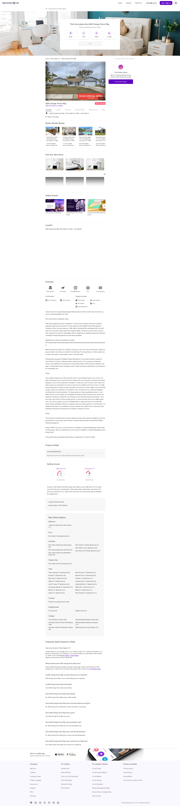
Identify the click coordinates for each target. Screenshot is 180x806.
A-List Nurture (97, 780)
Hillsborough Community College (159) (86, 627)
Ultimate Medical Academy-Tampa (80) (86, 619)
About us (33, 768)
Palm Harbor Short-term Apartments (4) (60, 563)
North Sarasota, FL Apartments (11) (86, 593)
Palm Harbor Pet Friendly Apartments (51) (87, 551)
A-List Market (96, 776)
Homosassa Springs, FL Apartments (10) (60, 587)
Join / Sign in (166, 3)
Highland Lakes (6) (81, 611)
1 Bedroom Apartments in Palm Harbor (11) (60, 526)
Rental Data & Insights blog (101, 792)
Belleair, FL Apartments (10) (83, 590)
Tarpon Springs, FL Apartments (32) (59, 572)
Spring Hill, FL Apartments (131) (84, 587)
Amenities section (95, 669)
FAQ (31, 792)
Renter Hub (65, 768)
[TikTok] (58, 802)
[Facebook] (40, 802)
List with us (150, 3)
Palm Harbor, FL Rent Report (70, 655)
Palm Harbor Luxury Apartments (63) (86, 548)
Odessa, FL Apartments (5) (56, 593)
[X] (45, 802)
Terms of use (127, 772)
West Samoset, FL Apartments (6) (85, 572)
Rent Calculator (66, 780)
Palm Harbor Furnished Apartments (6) (87, 545)
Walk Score (60, 469)
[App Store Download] (59, 754)
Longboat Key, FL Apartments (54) (85, 581)
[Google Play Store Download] (71, 754)
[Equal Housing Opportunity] (31, 802)
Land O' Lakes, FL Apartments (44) (58, 584)
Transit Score (88, 469)
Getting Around (93, 110)
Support (32, 788)
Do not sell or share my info (132, 780)
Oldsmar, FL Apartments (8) (56, 581)
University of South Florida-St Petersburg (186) (60, 623)
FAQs (103, 110)
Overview (48, 110)
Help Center (96, 796)
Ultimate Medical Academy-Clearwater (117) (86, 623)
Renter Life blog (66, 784)
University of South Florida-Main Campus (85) (60, 628)
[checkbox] (70, 34)
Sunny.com (34, 784)
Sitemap (33, 796)
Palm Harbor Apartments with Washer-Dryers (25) (59, 554)
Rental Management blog (101, 788)
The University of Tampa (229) (57, 619)
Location (58, 110)
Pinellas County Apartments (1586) (58, 602)
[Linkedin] (35, 802)
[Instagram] (53, 802)
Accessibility (127, 776)
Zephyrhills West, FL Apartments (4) (86, 584)
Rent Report (65, 788)
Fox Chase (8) (52, 611)
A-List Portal (96, 768)
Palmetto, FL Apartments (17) (84, 578)
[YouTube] (49, 802)
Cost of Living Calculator (69, 776)
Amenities (68, 110)
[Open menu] (176, 3)
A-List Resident (97, 784)
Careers (33, 772)
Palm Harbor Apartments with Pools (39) (60, 550)
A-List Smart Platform (99, 772)
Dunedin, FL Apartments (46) (57, 575)
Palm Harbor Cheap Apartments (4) (59, 536)
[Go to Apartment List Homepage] (10, 3)
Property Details (79, 110)
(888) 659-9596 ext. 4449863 (54, 106)
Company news (35, 776)
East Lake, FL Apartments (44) (57, 578)
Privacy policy (128, 768)
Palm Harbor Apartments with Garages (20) (59, 546)
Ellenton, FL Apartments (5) (56, 590)
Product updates (35, 780)
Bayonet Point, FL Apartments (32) (85, 575)
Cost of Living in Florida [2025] (53, 212)
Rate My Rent (66, 772)
